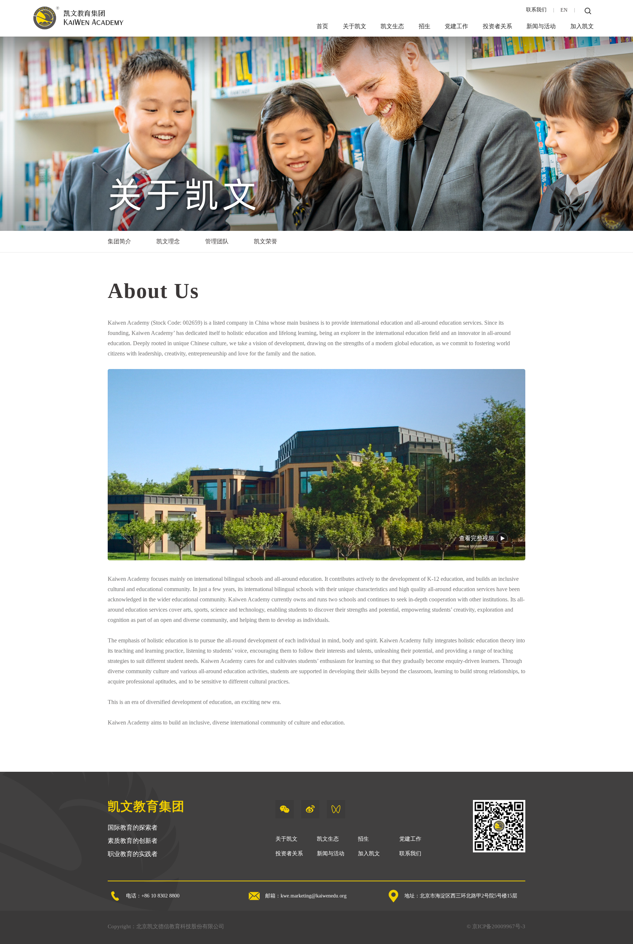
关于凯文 (354, 26)
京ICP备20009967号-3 (498, 926)
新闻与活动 (541, 26)
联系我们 (536, 9)
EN (563, 10)
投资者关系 (497, 26)
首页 (322, 26)
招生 (424, 26)
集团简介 (119, 241)
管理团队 (217, 241)
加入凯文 (582, 26)
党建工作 (456, 26)
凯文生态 (392, 26)
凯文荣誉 (265, 241)
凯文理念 (168, 241)
